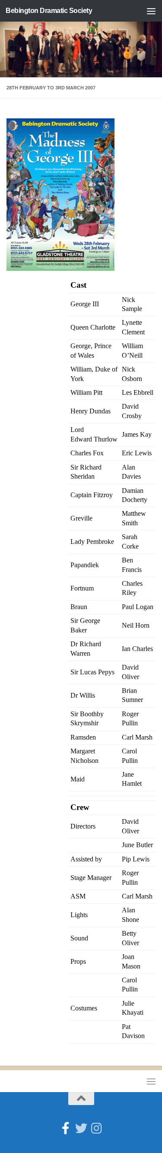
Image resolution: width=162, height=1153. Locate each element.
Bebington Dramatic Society (49, 10)
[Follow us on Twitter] (81, 1128)
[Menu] (151, 11)
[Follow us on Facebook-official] (66, 1128)
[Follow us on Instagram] (97, 1128)
